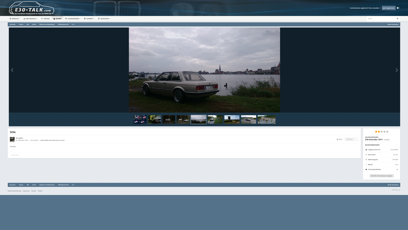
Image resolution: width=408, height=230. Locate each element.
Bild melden (15, 155)
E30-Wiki (47, 19)
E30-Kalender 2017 (373, 139)
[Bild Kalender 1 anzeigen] (168, 119)
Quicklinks (104, 19)
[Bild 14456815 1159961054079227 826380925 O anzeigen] (267, 119)
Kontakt (33, 191)
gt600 (21, 138)
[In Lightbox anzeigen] (204, 70)
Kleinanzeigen (73, 19)
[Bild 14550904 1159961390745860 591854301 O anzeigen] (215, 119)
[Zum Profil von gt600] (12, 139)
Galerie (58, 19)
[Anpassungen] (398, 8)
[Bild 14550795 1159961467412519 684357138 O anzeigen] (231, 119)
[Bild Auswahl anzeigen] (183, 119)
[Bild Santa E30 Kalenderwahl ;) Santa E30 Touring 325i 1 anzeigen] (139, 119)
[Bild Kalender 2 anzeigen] (154, 119)
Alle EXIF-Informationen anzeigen (381, 176)
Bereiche (15, 19)
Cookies (40, 191)
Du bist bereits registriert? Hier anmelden (365, 8)
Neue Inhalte (31, 19)
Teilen (340, 139)
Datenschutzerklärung (14, 191)
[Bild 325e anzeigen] (198, 119)
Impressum (26, 191)
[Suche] (397, 18)
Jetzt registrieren (389, 8)
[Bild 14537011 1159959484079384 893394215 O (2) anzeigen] (248, 119)
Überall (390, 18)
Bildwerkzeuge (390, 109)
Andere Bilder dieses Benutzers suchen (52, 140)
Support (89, 19)
